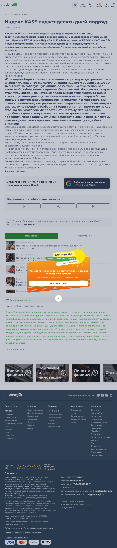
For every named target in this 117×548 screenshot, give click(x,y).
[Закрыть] (58, 298)
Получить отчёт (58, 283)
